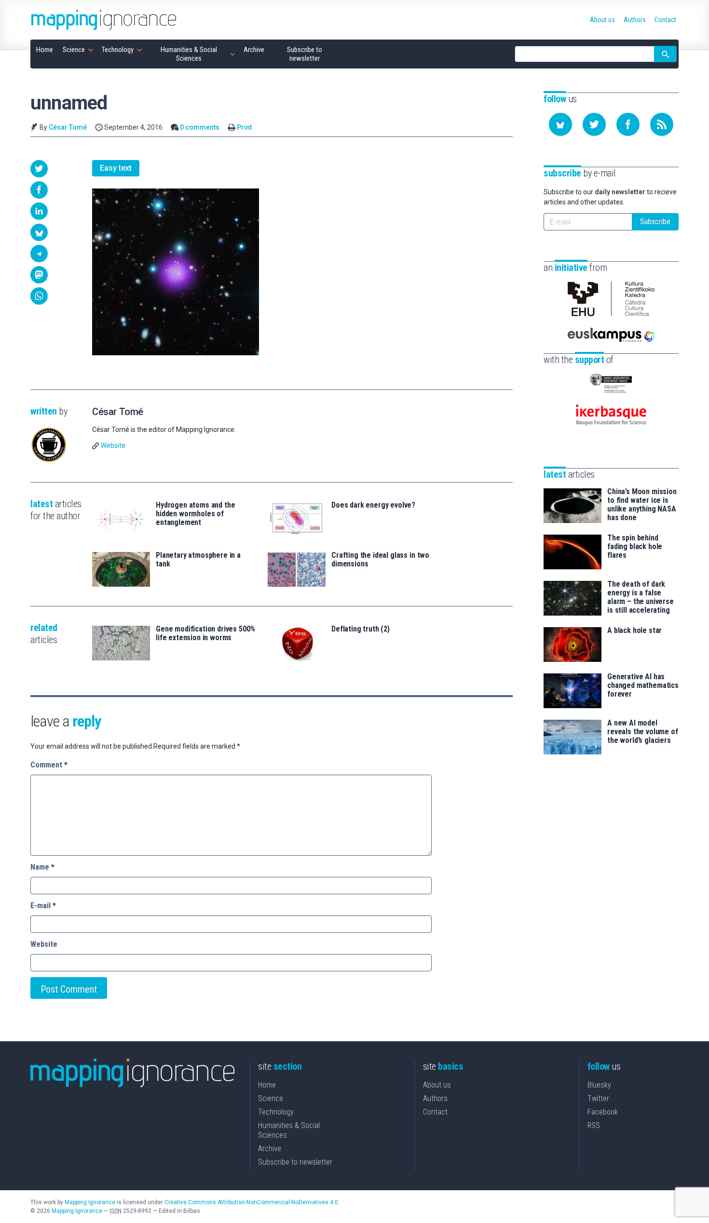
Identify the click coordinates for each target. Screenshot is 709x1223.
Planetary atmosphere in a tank (198, 559)
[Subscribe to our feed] (661, 124)
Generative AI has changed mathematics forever (643, 685)
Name (42, 867)
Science (270, 1098)
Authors (435, 1098)
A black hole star (634, 630)
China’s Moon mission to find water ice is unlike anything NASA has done (642, 504)
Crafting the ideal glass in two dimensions (380, 559)
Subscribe (655, 221)
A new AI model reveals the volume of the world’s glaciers (642, 732)
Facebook (602, 1111)
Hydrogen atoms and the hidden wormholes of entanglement (195, 514)
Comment (49, 764)
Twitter (598, 1098)
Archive (269, 1148)
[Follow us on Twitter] (594, 124)
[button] (39, 168)
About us (437, 1084)
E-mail (43, 905)
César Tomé (68, 127)
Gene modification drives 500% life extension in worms (205, 633)
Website (113, 445)
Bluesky (599, 1084)
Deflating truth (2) (360, 629)
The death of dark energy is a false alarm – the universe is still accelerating (640, 597)
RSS (593, 1125)
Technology (276, 1111)
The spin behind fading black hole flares (634, 547)
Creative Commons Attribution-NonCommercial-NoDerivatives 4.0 (251, 1202)
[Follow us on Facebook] (628, 124)
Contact (435, 1111)
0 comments (199, 127)
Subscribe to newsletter (295, 1162)
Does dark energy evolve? (373, 505)
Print (244, 127)
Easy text (116, 168)
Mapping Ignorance (90, 1202)
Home (267, 1084)
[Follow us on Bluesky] (560, 124)
